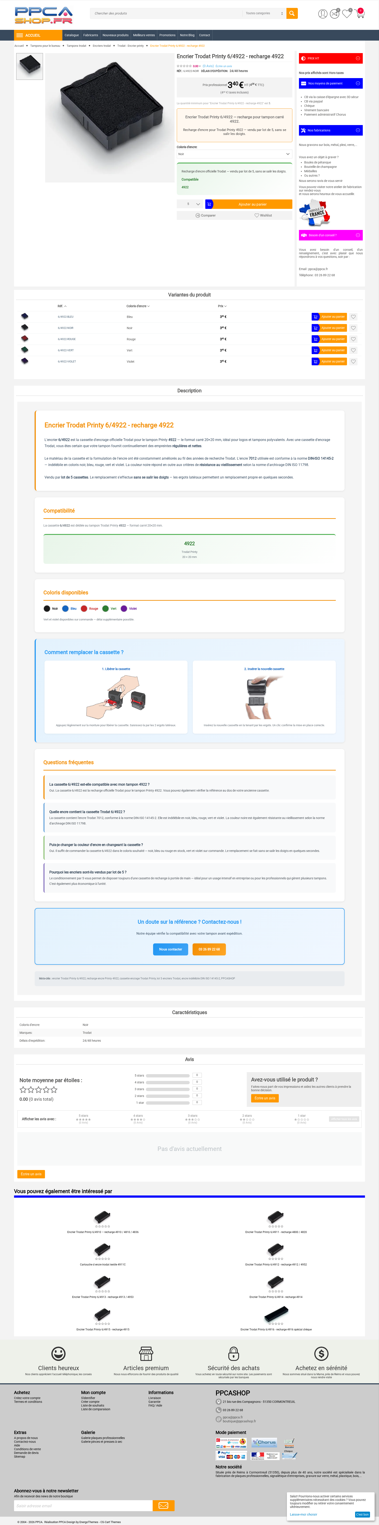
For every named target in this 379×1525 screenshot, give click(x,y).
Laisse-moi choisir (303, 1514)
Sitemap (19, 1456)
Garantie (154, 1401)
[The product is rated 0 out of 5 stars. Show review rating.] (103, 1226)
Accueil (19, 45)
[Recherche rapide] (292, 13)
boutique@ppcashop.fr (239, 1421)
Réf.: (179, 71)
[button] (234, 154)
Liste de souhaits (92, 1405)
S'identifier (88, 1398)
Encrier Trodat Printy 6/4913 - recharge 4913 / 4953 (103, 1297)
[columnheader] (89, 307)
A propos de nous (26, 1438)
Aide (17, 1445)
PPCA (62, 1522)
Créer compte (90, 1401)
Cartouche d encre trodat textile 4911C (103, 1264)
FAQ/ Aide (155, 1405)
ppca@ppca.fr (233, 1417)
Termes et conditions (28, 1401)
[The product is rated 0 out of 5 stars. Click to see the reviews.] (184, 66)
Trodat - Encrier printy (130, 45)
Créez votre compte (27, 1398)
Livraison (154, 1398)
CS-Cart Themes (110, 1522)
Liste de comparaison (95, 1409)
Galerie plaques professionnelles (103, 1438)
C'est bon (362, 1514)
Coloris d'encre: (187, 147)
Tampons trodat (76, 45)
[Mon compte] (323, 14)
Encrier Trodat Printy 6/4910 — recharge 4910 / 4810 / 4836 (103, 1232)
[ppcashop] (44, 15)
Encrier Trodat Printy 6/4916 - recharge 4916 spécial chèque (276, 1329)
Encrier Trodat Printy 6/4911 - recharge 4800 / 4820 (276, 1232)
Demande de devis (26, 1453)
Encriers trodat (102, 45)
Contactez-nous (25, 1441)
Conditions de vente (27, 1449)
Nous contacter (170, 949)
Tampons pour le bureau (45, 45)
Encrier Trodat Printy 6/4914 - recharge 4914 (276, 1297)
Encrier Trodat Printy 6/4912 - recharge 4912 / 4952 (276, 1264)
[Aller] (164, 1505)
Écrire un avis (224, 66)
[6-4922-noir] (110, 118)
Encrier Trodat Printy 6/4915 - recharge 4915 (103, 1329)
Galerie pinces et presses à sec (101, 1441)
